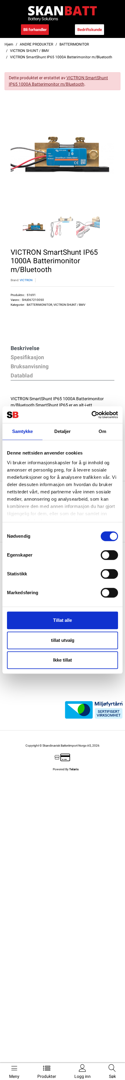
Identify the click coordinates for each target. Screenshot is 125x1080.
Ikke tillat (62, 660)
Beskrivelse (25, 348)
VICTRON (26, 280)
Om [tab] (102, 431)
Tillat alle (62, 620)
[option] (62, 154)
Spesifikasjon (27, 357)
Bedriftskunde (89, 29)
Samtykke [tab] (22, 431)
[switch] (109, 555)
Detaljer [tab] (62, 431)
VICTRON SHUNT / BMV (69, 304)
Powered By (66, 769)
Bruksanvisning (30, 366)
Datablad (22, 375)
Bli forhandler (35, 29)
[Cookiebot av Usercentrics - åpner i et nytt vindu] (91, 415)
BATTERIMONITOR (39, 304)
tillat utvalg (62, 640)
